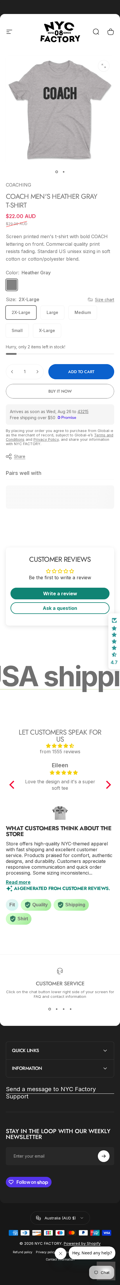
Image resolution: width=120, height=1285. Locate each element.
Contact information (60, 1259)
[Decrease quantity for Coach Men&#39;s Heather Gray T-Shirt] (12, 371)
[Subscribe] (104, 1156)
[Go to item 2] (63, 171)
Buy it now (60, 391)
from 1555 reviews (60, 751)
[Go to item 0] (56, 171)
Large (52, 312)
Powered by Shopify (82, 1243)
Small (17, 330)
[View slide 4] (70, 1009)
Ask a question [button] (60, 608)
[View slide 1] (49, 1009)
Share (19, 456)
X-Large (47, 330)
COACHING (18, 185)
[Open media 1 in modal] (104, 66)
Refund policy (22, 1252)
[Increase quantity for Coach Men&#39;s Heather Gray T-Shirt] (37, 371)
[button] (13, 785)
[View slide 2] (56, 1009)
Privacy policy (46, 1252)
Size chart (104, 299)
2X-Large (21, 312)
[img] (60, 746)
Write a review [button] (60, 593)
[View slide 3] (63, 1009)
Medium (83, 312)
